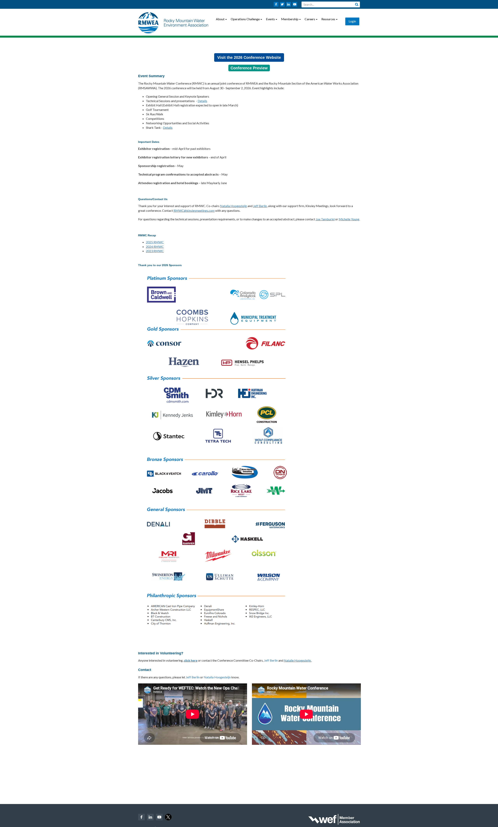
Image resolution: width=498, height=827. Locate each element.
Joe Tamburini (325, 219)
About (220, 19)
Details (168, 127)
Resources (328, 19)
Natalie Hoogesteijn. (297, 660)
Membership (289, 19)
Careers (310, 19)
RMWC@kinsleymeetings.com (194, 210)
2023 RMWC (155, 251)
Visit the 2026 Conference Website (249, 57)
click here (190, 660)
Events (270, 19)
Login (352, 21)
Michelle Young (349, 219)
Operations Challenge (245, 19)
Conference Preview (249, 68)
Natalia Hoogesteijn (233, 206)
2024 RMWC (155, 246)
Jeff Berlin (260, 206)
